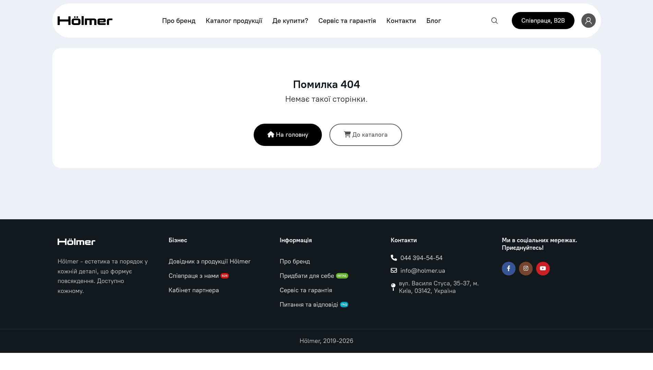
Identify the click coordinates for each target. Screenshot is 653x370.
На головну (292, 134)
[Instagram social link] (526, 268)
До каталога (370, 134)
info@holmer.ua (422, 270)
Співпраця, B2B (543, 20)
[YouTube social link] (543, 268)
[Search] (494, 20)
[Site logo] (85, 20)
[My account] (588, 20)
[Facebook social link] (509, 268)
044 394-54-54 (421, 258)
